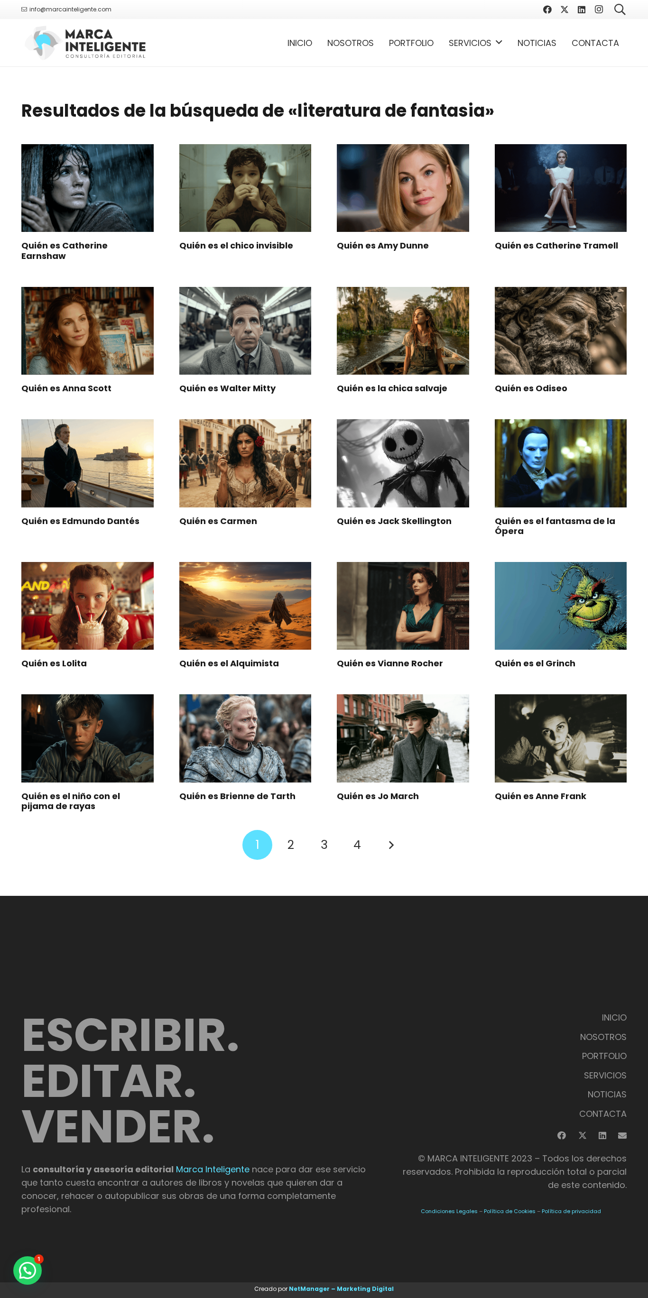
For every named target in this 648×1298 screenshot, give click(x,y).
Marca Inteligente (213, 1169)
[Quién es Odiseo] (561, 331)
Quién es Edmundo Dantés (80, 521)
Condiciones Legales (449, 1211)
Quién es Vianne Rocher (390, 663)
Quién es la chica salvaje (392, 388)
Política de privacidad (571, 1211)
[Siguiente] (391, 845)
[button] (499, 42)
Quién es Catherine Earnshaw (64, 250)
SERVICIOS (605, 1075)
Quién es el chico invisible (236, 245)
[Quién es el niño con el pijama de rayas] (87, 738)
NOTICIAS (607, 1094)
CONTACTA (603, 1114)
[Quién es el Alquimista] (245, 606)
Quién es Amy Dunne (383, 245)
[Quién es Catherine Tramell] (561, 188)
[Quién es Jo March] (403, 738)
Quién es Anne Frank (540, 796)
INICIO (614, 1017)
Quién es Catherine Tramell (556, 245)
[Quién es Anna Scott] (87, 331)
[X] (564, 9)
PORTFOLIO (604, 1056)
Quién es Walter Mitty (227, 388)
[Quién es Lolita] (87, 606)
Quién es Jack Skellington (394, 521)
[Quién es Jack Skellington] (403, 463)
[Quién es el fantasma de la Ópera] (561, 463)
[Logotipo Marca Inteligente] (84, 43)
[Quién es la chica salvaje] (403, 331)
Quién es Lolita (54, 663)
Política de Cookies (510, 1211)
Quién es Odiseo (531, 388)
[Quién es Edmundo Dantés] (87, 463)
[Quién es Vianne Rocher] (403, 606)
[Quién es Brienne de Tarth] (245, 738)
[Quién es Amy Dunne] (403, 188)
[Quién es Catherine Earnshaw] (87, 188)
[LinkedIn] (581, 9)
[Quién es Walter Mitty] (245, 331)
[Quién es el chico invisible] (245, 188)
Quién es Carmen (218, 521)
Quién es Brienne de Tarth (237, 796)
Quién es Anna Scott (66, 388)
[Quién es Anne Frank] (561, 738)
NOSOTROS (603, 1037)
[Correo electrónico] (622, 1135)
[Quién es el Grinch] (561, 606)
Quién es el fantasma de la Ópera (555, 526)
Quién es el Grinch (535, 663)
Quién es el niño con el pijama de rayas (70, 801)
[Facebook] (547, 9)
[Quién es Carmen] (245, 463)
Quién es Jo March (378, 796)
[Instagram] (598, 9)
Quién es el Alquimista (229, 663)
